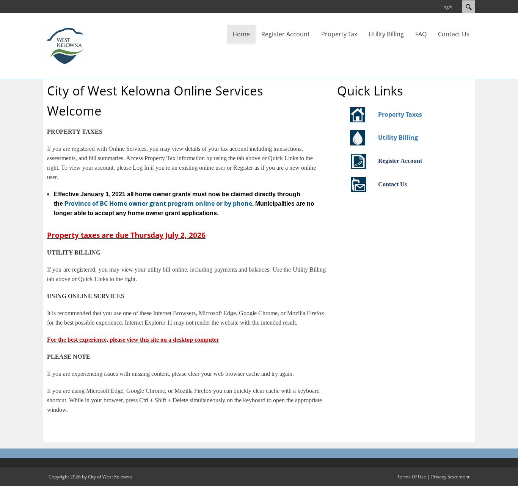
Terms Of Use (411, 476)
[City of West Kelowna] (65, 45)
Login (446, 6)
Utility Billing (398, 137)
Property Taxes (400, 114)
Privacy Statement (450, 476)
